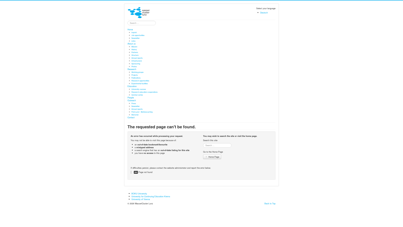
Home (130, 29)
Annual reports (137, 58)
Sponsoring (135, 63)
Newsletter (135, 38)
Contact (131, 117)
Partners (134, 52)
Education (132, 86)
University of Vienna (140, 199)
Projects (134, 75)
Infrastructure (136, 60)
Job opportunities (138, 35)
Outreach (132, 100)
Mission (134, 46)
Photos (134, 66)
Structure (135, 55)
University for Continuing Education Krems (150, 196)
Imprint (134, 32)
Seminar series (137, 94)
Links (133, 41)
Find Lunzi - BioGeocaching (142, 112)
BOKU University (139, 193)
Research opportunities (140, 80)
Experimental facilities (139, 83)
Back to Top (269, 203)
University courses (138, 89)
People (131, 97)
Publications (136, 77)
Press (133, 103)
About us (132, 43)
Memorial (134, 114)
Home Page (213, 156)
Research (132, 69)
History (134, 49)
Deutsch (264, 12)
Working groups (137, 72)
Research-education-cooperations (144, 92)
